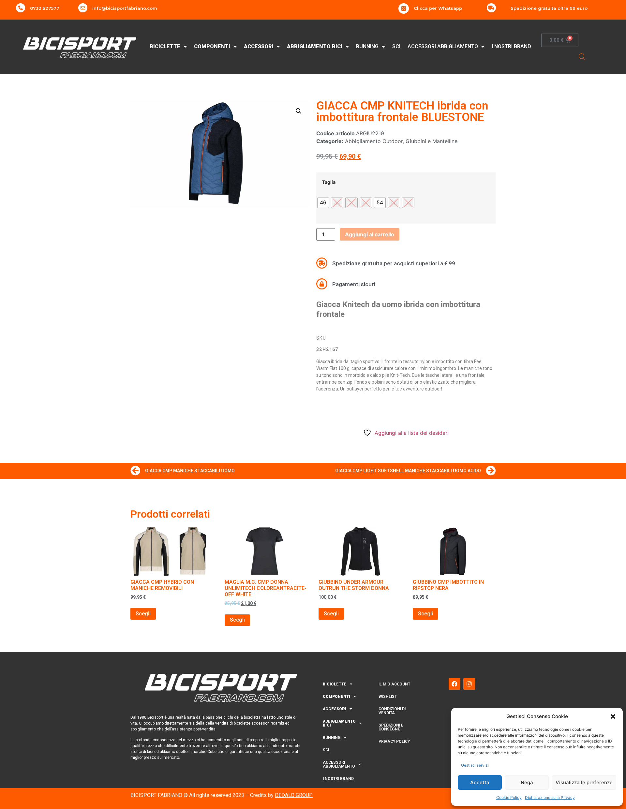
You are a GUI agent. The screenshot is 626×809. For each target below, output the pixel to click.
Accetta (479, 782)
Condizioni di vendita (392, 711)
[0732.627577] (20, 7)
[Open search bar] (582, 56)
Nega (527, 782)
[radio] (323, 203)
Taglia (328, 182)
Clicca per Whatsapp (438, 8)
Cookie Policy (509, 797)
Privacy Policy (394, 741)
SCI (396, 46)
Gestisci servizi (475, 765)
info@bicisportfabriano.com (124, 8)
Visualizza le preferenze (584, 782)
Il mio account (394, 684)
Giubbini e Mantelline (431, 141)
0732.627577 (44, 8)
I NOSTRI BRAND (511, 46)
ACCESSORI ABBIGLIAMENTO (443, 46)
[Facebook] (454, 684)
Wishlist (388, 696)
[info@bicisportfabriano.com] (82, 7)
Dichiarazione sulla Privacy (550, 797)
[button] (613, 716)
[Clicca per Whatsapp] (403, 8)
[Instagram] (469, 684)
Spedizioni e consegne (391, 727)
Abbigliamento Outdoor (374, 141)
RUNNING (367, 46)
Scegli (143, 613)
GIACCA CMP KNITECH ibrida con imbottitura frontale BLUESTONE (402, 111)
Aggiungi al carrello (369, 234)
